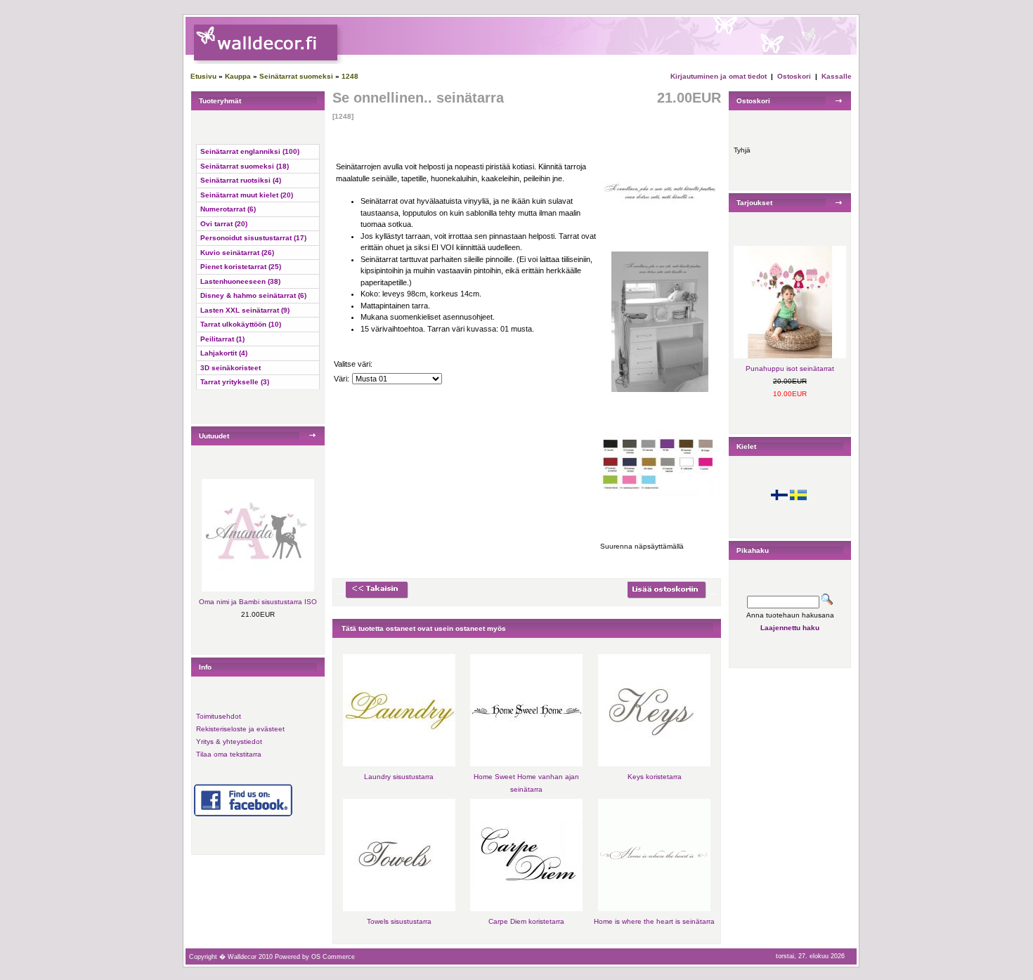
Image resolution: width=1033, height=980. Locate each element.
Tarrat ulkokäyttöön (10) (240, 324)
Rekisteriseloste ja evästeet (240, 729)
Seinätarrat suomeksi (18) (244, 166)
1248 (350, 76)
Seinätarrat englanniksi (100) (249, 151)
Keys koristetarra (655, 776)
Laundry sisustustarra (399, 776)
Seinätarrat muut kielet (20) (246, 195)
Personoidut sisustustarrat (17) (253, 238)
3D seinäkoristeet (230, 368)
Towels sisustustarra (399, 921)
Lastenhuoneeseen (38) (240, 281)
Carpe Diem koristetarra (526, 921)
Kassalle (836, 76)
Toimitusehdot (218, 716)
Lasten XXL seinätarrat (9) (245, 310)
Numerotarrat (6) (228, 209)
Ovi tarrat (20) (223, 224)
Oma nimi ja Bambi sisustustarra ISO (258, 602)
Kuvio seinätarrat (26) (237, 252)
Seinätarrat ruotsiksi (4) (240, 180)
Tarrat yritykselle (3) (234, 382)
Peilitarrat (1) (222, 339)
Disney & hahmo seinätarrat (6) (253, 295)
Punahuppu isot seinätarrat (790, 368)
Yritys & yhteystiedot (229, 741)
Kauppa (238, 76)
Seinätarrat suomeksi (296, 76)
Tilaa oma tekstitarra (228, 754)
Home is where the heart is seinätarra (654, 921)
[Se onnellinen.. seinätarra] (660, 246)
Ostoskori (794, 76)
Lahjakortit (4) (223, 353)
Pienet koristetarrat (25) (240, 266)
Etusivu (203, 76)
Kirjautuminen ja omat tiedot (718, 76)
